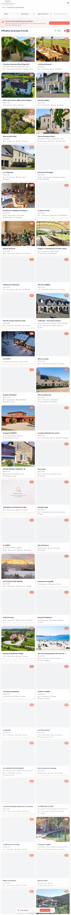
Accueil (3, 7)
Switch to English (45, 910)
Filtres (59, 31)
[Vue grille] (64, 30)
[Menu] (68, 2)
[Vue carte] (68, 30)
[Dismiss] (52, 910)
